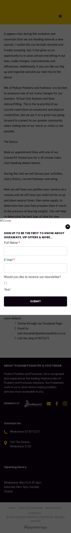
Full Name (12, 243)
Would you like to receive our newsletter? (32, 277)
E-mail (9, 260)
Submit (35, 301)
